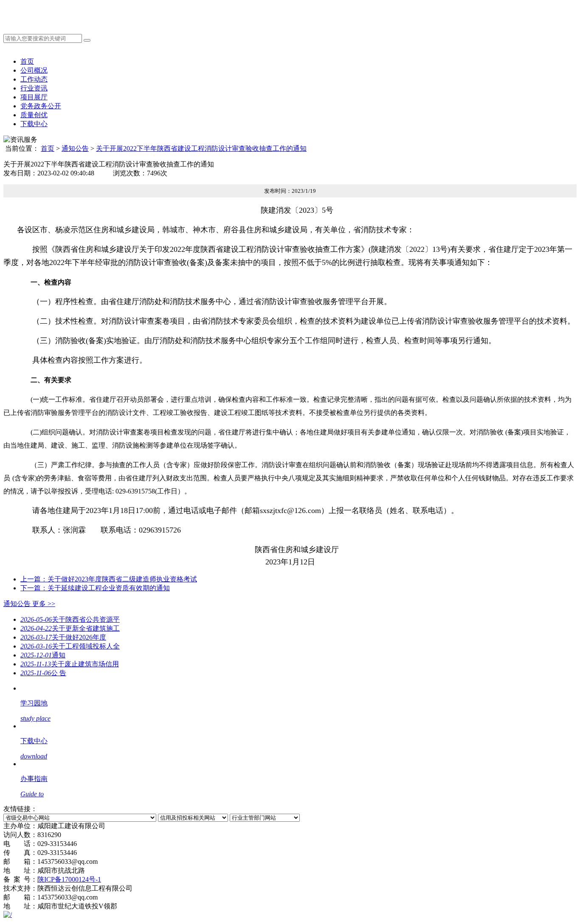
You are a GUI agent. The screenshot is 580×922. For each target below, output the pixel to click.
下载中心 (34, 123)
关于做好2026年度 (63, 637)
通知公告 (75, 148)
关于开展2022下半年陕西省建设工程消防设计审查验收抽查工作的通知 (201, 148)
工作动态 (34, 79)
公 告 (43, 673)
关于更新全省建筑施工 (70, 628)
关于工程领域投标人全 (70, 646)
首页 (27, 61)
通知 (42, 655)
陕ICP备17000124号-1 (69, 879)
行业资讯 (34, 88)
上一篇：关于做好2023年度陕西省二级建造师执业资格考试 (108, 579)
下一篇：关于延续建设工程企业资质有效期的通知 (95, 588)
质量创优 (34, 114)
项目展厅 (34, 97)
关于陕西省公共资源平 (70, 619)
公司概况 (34, 70)
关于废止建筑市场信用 (69, 664)
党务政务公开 (40, 106)
